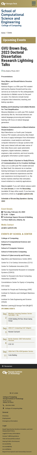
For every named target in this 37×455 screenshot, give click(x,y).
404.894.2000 (9, 405)
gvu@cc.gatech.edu (25, 194)
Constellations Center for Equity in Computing (17, 282)
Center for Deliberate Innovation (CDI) (14, 266)
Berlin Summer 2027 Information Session (19, 339)
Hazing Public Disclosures (11, 441)
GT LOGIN (15, 393)
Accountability (7, 446)
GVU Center (5, 286)
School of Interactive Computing (14, 252)
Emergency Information (10, 421)
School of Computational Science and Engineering (12, 16)
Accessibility (6, 444)
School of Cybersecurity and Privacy (15, 255)
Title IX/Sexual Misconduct (11, 438)
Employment (6, 418)
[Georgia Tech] (12, 372)
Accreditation (6, 449)
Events (10, 33)
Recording (27, 189)
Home (3, 33)
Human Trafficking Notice (10, 436)
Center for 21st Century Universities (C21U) (16, 263)
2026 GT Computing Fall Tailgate (19, 328)
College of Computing (11, 25)
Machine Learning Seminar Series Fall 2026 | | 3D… (20, 314)
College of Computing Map (13, 408)
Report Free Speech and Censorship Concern (17, 451)
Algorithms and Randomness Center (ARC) (16, 259)
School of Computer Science (12, 248)
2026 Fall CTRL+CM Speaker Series (20, 351)
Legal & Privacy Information (11, 433)
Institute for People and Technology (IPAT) (16, 290)
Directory (5, 416)
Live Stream (8, 189)
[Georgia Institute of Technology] (9, 3)
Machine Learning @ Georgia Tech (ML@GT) (17, 306)
